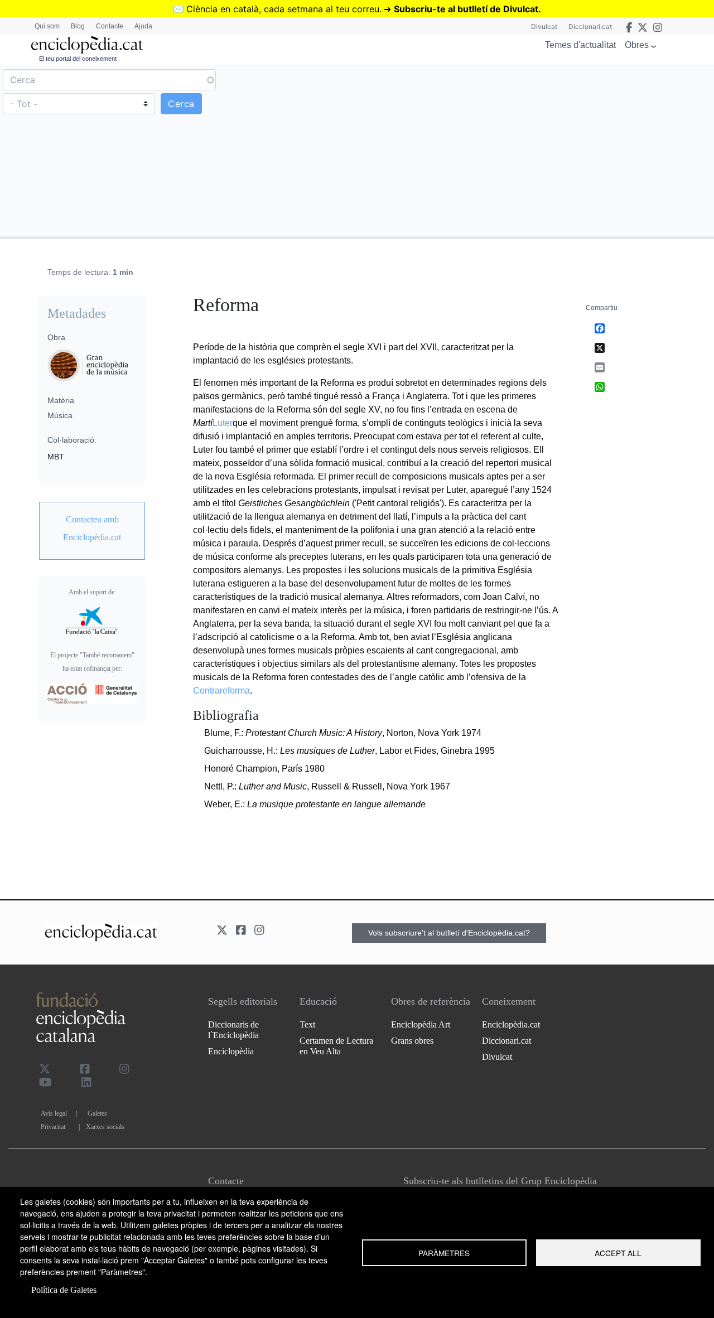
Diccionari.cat (590, 26)
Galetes (97, 1113)
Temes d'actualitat (580, 45)
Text (307, 1024)
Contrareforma (221, 690)
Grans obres (412, 1040)
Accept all (618, 1252)
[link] (92, 528)
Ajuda (143, 26)
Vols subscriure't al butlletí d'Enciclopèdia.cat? (449, 932)
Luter (223, 423)
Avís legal (54, 1113)
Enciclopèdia (231, 1051)
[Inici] (87, 45)
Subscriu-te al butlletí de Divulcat (466, 8)
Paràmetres (444, 1252)
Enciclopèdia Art (420, 1024)
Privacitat (53, 1127)
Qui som (47, 26)
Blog (78, 26)
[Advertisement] (534, 150)
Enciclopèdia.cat (511, 1024)
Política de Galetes (64, 1290)
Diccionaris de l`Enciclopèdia (233, 1030)
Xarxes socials (105, 1127)
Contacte (109, 26)
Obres (637, 45)
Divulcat (544, 26)
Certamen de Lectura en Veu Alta (336, 1046)
